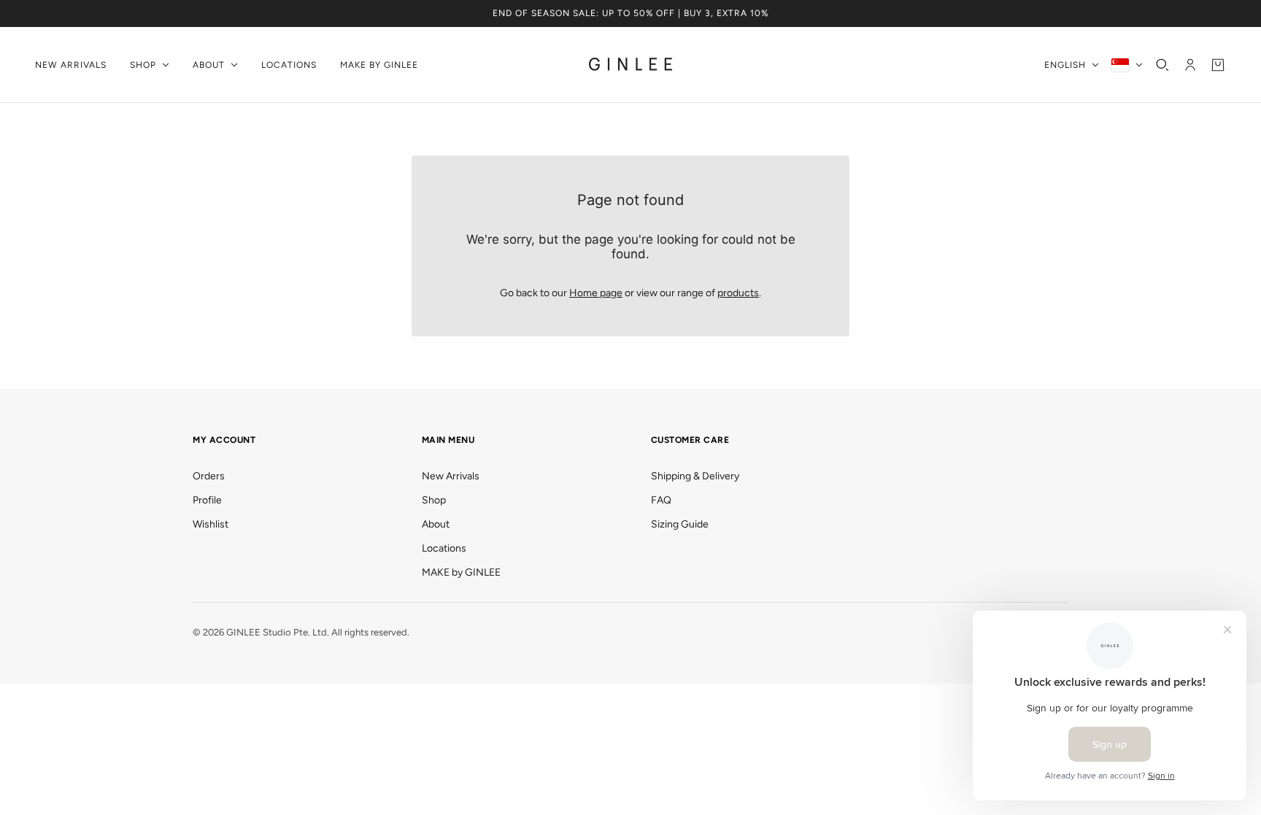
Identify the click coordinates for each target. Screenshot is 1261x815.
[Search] (1162, 65)
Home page (595, 293)
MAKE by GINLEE (461, 572)
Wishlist (210, 524)
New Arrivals (450, 476)
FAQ (661, 500)
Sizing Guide (680, 524)
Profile (207, 500)
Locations (444, 548)
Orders (209, 476)
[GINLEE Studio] (631, 65)
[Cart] (1218, 65)
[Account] (1190, 65)
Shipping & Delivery (695, 476)
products (738, 293)
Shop (434, 500)
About (436, 524)
